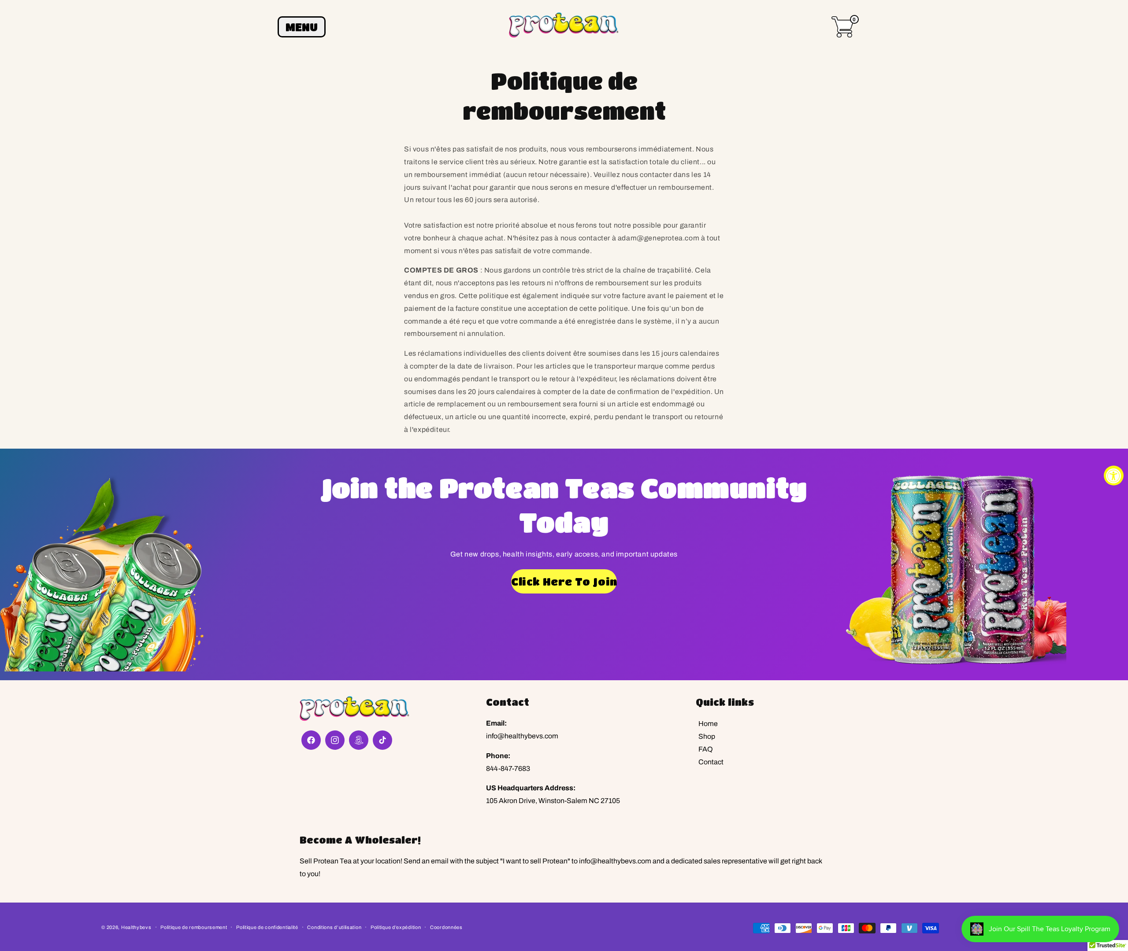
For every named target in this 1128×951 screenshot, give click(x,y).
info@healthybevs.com (522, 736)
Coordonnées (446, 927)
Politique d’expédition (396, 927)
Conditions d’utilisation (334, 927)
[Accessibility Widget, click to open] (1114, 476)
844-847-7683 (508, 768)
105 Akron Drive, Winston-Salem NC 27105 (553, 800)
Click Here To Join (564, 581)
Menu (302, 27)
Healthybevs (136, 927)
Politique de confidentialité (267, 927)
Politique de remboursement (193, 927)
